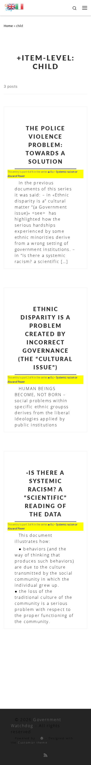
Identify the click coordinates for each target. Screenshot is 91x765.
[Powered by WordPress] (40, 738)
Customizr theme (33, 742)
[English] (11, 6)
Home (8, 25)
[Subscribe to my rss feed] (45, 755)
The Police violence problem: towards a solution (46, 145)
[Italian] (19, 6)
